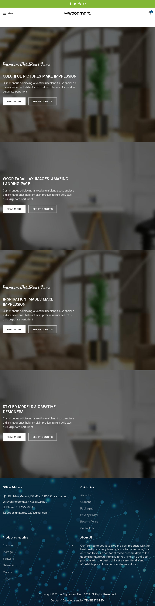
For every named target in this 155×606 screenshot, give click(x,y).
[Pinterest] (79, 3)
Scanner (8, 545)
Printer (7, 579)
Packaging (87, 508)
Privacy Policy (89, 515)
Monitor (7, 572)
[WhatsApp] (84, 3)
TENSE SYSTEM (94, 600)
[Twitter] (74, 3)
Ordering (85, 501)
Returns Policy (89, 521)
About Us (86, 495)
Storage (8, 551)
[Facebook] (70, 3)
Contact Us (87, 528)
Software (8, 558)
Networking (10, 565)
